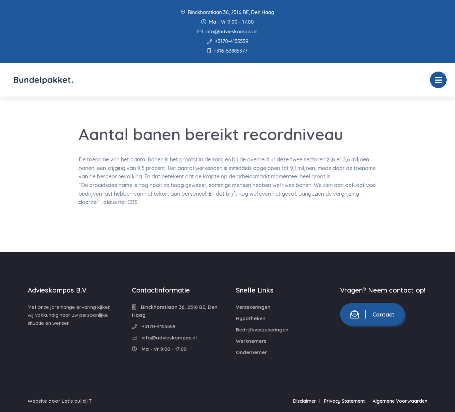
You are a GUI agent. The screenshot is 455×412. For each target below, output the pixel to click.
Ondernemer (251, 352)
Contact (383, 314)
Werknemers (251, 341)
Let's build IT (77, 401)
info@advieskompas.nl (230, 31)
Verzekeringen (253, 307)
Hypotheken (250, 318)
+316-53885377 (229, 51)
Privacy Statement (344, 401)
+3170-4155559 (231, 41)
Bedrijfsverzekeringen (262, 329)
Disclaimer (304, 401)
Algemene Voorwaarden (400, 401)
